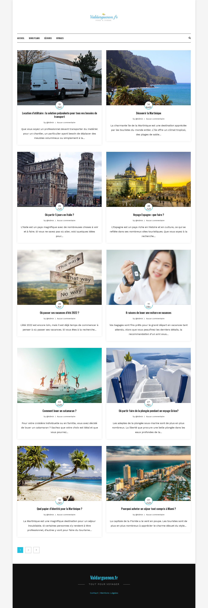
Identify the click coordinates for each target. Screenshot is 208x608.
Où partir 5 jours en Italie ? (59, 215)
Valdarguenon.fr (104, 577)
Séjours (48, 38)
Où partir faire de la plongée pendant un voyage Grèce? (148, 411)
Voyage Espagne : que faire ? (148, 215)
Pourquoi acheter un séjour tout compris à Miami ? (148, 509)
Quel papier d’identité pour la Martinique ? (59, 509)
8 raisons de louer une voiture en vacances (148, 313)
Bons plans (34, 38)
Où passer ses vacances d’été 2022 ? (59, 313)
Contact (94, 593)
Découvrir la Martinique (148, 113)
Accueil (20, 38)
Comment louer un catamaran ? (59, 411)
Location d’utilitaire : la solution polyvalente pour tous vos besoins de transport (59, 115)
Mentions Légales (109, 593)
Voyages (59, 38)
